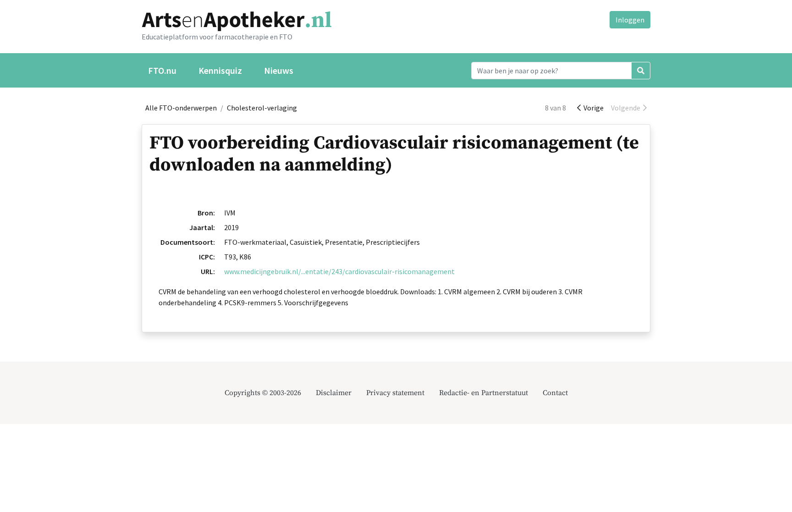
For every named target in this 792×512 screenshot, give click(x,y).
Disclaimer (334, 392)
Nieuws (278, 70)
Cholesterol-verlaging (262, 107)
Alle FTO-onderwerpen (181, 107)
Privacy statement (395, 392)
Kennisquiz (220, 70)
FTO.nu (162, 70)
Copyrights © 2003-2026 (263, 392)
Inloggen (630, 19)
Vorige (592, 107)
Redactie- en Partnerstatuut (483, 392)
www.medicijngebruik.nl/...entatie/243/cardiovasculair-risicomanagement (339, 271)
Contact (555, 392)
